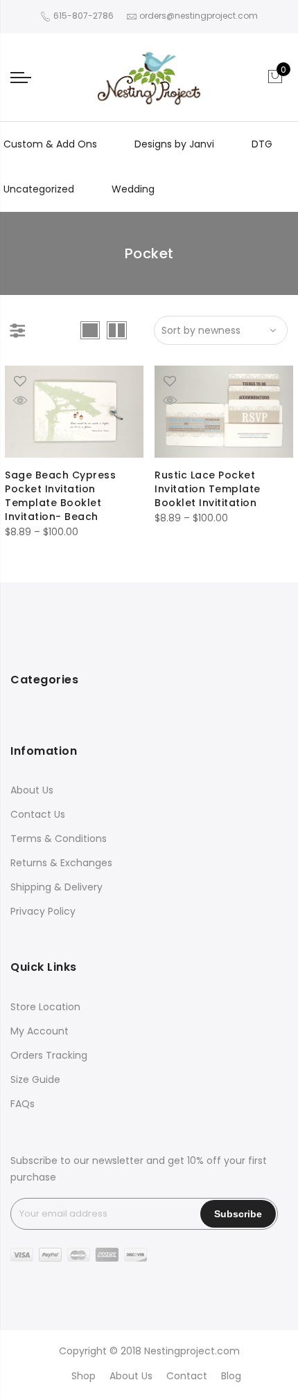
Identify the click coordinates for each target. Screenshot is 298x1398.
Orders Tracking (48, 1055)
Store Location (45, 1007)
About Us (31, 790)
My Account (39, 1031)
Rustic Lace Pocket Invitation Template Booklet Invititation (208, 489)
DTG (262, 144)
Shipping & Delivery (56, 887)
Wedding (133, 189)
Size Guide (35, 1079)
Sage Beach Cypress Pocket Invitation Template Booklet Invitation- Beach (60, 495)
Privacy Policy (43, 911)
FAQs (22, 1104)
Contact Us (37, 814)
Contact (186, 1376)
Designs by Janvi (174, 144)
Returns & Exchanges (61, 863)
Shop (83, 1376)
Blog (231, 1376)
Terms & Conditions (58, 838)
